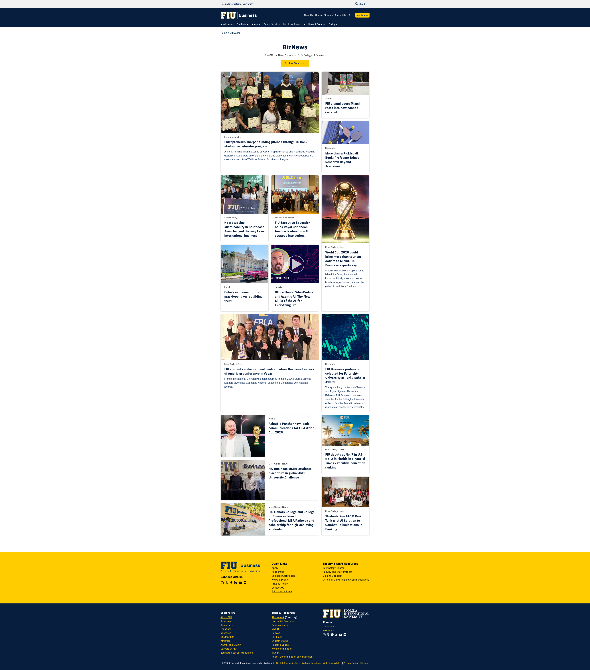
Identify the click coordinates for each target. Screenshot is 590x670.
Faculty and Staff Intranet (337, 571)
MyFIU (275, 628)
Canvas (276, 632)
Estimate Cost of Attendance (236, 652)
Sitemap (364, 663)
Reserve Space (280, 644)
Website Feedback (311, 663)
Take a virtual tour (282, 591)
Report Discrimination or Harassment (292, 656)
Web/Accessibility (332, 663)
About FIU (226, 617)
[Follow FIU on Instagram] (325, 635)
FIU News (328, 630)
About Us (308, 15)
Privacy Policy (280, 583)
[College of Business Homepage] (238, 15)
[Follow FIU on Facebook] (333, 635)
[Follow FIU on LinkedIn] (329, 635)
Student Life (227, 636)
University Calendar (283, 621)
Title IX (275, 652)
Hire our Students (324, 15)
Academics (278, 571)
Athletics (225, 640)
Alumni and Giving (230, 644)
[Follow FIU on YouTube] (341, 635)
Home (223, 32)
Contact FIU (329, 626)
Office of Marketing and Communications (346, 579)
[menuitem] (227, 24)
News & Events (280, 579)
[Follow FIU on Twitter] (337, 635)
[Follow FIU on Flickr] (345, 635)
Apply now (362, 15)
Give (350, 15)
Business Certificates (283, 575)
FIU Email (277, 636)
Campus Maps (280, 625)
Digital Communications (288, 663)
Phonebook (278, 617)
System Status (280, 640)
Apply (275, 567)
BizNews (235, 32)
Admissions (226, 621)
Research (225, 632)
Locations (225, 628)
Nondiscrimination (282, 648)
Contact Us (340, 15)
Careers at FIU (228, 648)
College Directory (332, 575)
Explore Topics (293, 63)
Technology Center (333, 567)
